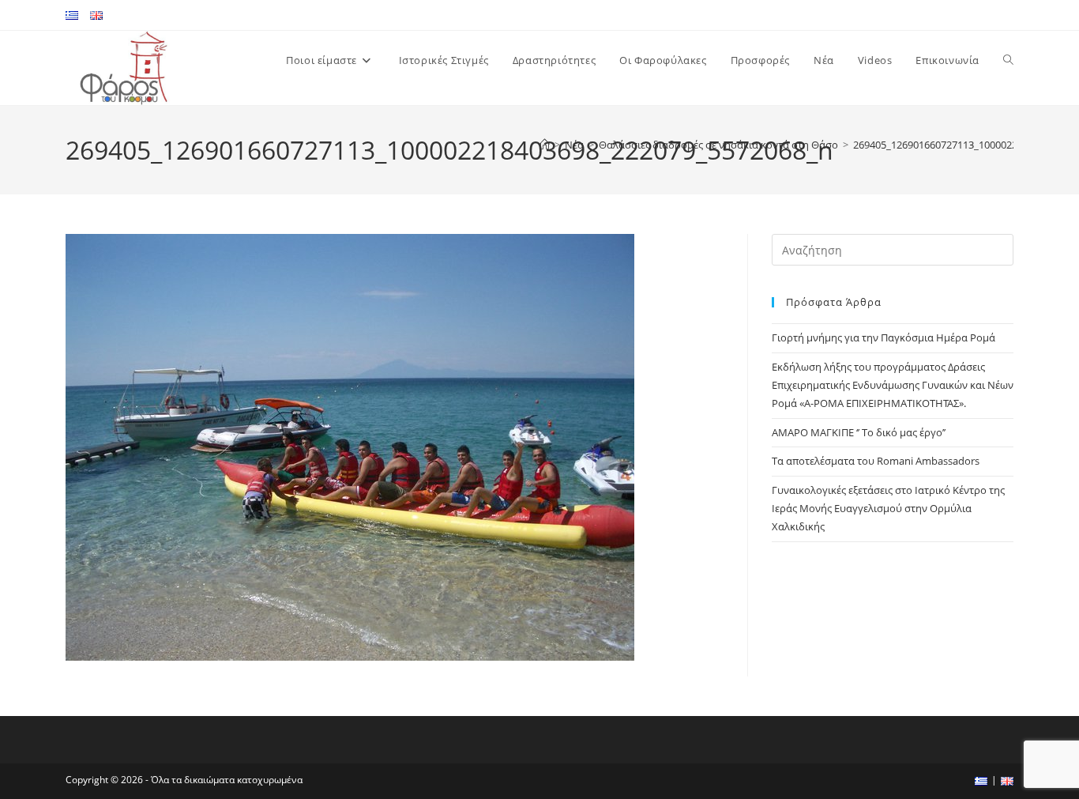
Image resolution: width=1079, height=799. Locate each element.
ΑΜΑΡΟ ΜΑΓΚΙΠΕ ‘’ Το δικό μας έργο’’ (859, 432)
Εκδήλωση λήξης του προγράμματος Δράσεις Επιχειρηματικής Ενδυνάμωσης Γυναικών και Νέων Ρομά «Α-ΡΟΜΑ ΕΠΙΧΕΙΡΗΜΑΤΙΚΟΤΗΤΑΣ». (892, 385)
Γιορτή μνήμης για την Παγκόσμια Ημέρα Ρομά (883, 337)
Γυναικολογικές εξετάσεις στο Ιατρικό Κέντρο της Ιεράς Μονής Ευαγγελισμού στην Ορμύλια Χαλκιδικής (888, 508)
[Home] (545, 145)
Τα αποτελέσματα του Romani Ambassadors (875, 461)
